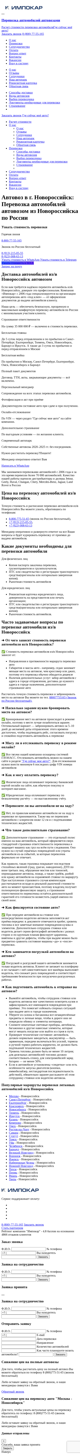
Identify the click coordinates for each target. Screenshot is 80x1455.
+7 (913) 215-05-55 (20, 522)
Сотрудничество (19, 46)
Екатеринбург (18, 1102)
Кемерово (15, 1122)
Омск (12, 1126)
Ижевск (14, 1159)
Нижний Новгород (21, 1166)
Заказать (43, 1257)
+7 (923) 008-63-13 (20, 525)
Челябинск (16, 1146)
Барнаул (14, 1149)
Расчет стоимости (20, 121)
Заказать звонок (11, 33)
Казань (13, 1119)
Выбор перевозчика (21, 99)
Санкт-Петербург (20, 1099)
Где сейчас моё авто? (35, 115)
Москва (14, 1096)
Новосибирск (17, 1109)
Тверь (12, 1179)
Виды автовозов (19, 95)
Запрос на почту (11, 266)
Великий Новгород (21, 1152)
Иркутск (14, 1116)
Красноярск (16, 1106)
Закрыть (7, 1448)
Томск (13, 1139)
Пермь (13, 1172)
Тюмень (14, 1112)
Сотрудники (17, 76)
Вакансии (15, 60)
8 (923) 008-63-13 (12, 256)
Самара (13, 1132)
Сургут (13, 1136)
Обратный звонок (12, 1391)
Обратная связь (18, 86)
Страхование (17, 105)
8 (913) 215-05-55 (12, 253)
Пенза (13, 1169)
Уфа (11, 1142)
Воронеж (14, 1156)
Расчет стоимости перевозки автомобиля (27, 27)
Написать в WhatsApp (15, 465)
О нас (12, 40)
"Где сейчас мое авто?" (36, 761)
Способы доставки (21, 92)
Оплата (13, 50)
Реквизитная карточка (23, 83)
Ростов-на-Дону (19, 1129)
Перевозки (16, 43)
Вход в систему (18, 63)
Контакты (15, 56)
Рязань (13, 1175)
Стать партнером (12, 1228)
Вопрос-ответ (17, 53)
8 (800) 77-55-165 (33, 33)
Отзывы (14, 73)
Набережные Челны (21, 1162)
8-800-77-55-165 (11, 240)
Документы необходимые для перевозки (34, 102)
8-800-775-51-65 (19, 518)
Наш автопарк (18, 79)
